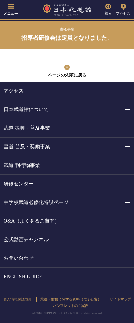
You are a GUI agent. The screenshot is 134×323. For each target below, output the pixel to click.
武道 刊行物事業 (22, 165)
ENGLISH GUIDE (23, 276)
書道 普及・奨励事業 (27, 146)
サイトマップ (120, 299)
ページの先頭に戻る (67, 75)
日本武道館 (67, 10)
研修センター (19, 184)
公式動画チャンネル (26, 239)
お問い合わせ (19, 258)
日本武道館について (26, 109)
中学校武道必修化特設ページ (36, 202)
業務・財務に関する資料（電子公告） (70, 299)
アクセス (123, 13)
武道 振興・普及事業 (27, 128)
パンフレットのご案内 (71, 306)
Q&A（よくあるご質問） (32, 221)
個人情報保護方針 (17, 299)
